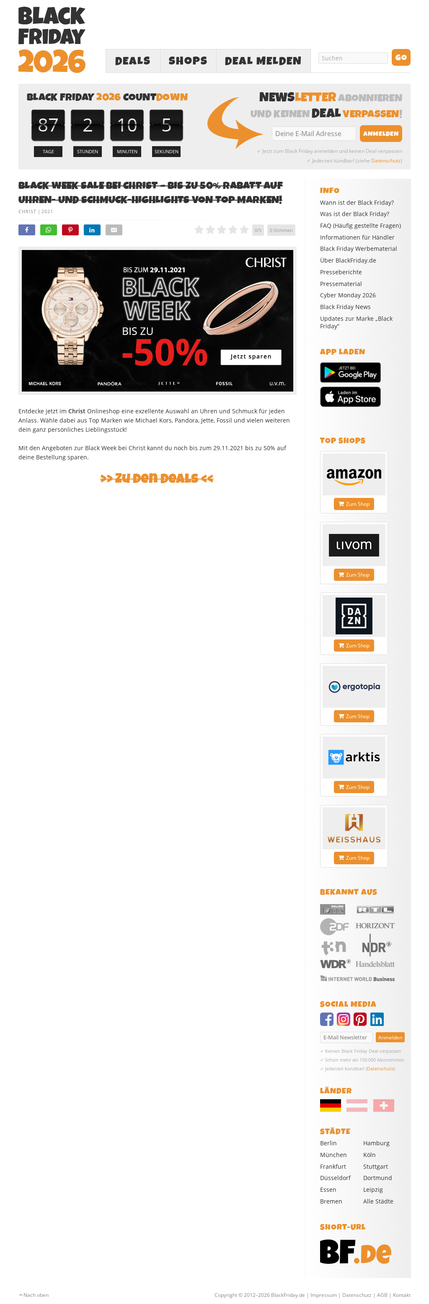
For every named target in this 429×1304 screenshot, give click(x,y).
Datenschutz (386, 160)
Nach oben (36, 1295)
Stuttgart (375, 1166)
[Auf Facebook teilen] (26, 229)
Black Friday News (345, 307)
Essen (328, 1189)
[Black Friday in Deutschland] (332, 1109)
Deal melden (263, 61)
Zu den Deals (157, 478)
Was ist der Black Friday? (354, 214)
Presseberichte (341, 272)
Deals (133, 61)
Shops (188, 61)
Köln (369, 1155)
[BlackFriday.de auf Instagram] (345, 1023)
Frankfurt (333, 1166)
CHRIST (27, 211)
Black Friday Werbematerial (358, 249)
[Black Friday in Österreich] (356, 1109)
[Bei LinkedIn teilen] (92, 229)
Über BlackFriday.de (348, 260)
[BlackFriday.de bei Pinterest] (362, 1023)
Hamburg (376, 1143)
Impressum (323, 1295)
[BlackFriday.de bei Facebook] (328, 1023)
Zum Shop (358, 504)
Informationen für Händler (357, 237)
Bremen (331, 1201)
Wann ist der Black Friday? (357, 202)
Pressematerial (341, 284)
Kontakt (402, 1295)
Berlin (328, 1143)
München (333, 1155)
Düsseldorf (335, 1178)
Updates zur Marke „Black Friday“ (356, 322)
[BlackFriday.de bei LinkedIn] (378, 1023)
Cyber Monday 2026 (348, 295)
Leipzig (373, 1189)
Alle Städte (378, 1201)
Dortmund (377, 1178)
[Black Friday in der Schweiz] (381, 1109)
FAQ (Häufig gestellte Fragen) (360, 225)
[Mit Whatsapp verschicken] (48, 229)
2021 (47, 211)
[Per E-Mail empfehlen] (114, 229)
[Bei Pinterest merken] (70, 229)
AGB (382, 1295)
